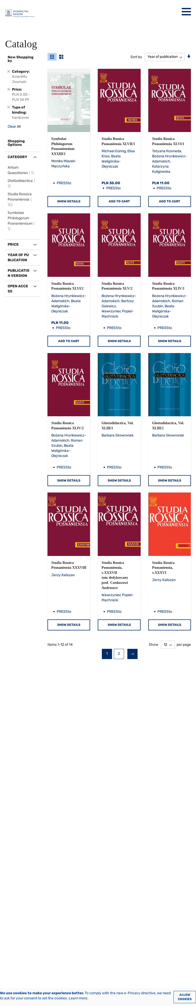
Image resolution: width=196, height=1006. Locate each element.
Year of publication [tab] (18, 257)
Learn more (78, 998)
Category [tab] (17, 157)
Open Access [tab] (18, 288)
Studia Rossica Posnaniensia (20, 199)
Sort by (136, 56)
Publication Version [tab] (18, 273)
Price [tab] (13, 244)
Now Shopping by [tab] (20, 59)
